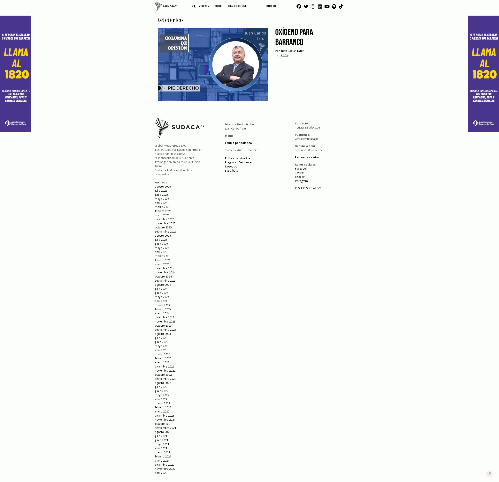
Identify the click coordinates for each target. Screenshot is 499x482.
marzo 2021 (162, 452)
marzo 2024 (162, 305)
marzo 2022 (162, 403)
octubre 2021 (163, 424)
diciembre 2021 (164, 415)
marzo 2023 (162, 354)
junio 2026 (161, 195)
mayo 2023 (162, 346)
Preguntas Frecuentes (239, 162)
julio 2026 (161, 190)
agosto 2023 (163, 334)
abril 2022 (161, 399)
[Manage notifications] (490, 473)
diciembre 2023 (164, 317)
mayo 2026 (162, 199)
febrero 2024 (163, 309)
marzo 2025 (162, 256)
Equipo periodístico (238, 143)
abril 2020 (161, 473)
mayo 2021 (162, 444)
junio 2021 (161, 440)
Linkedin (300, 177)
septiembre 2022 (165, 379)
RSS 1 (299, 188)
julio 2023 (161, 338)
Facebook (301, 168)
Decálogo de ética (237, 6)
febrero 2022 (163, 407)
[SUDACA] (166, 7)
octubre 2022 (163, 374)
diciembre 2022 (164, 366)
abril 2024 (161, 301)
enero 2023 (162, 362)
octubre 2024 (163, 276)
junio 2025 (161, 244)
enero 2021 (162, 460)
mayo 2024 (162, 297)
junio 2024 (161, 293)
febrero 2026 (163, 211)
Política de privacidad (238, 158)
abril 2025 (161, 252)
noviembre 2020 (165, 469)
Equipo (218, 6)
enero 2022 (162, 411)
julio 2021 (161, 436)
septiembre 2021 (165, 428)
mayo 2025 (162, 248)
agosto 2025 (163, 235)
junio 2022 (161, 391)
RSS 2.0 (307, 188)
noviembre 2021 (165, 419)
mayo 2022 (162, 395)
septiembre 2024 (165, 280)
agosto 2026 (163, 186)
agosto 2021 (163, 432)
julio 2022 (161, 387)
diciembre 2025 (164, 219)
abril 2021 (161, 448)
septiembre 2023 (165, 329)
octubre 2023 (163, 325)
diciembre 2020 (164, 464)
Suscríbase (231, 170)
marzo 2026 (162, 207)
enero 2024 (162, 313)
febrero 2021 (163, 456)
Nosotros (231, 166)
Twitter (299, 172)
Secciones (204, 6)
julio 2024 (161, 289)
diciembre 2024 (164, 268)
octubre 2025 (163, 227)
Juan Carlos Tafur (292, 51)
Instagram (301, 181)
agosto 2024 (163, 284)
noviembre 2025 (165, 223)
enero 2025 (162, 264)
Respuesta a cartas (307, 157)
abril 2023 (161, 350)
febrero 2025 (163, 260)
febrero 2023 (163, 358)
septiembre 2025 (165, 231)
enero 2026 (162, 215)
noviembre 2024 (165, 272)
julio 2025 (161, 239)
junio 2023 (161, 342)
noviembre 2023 (165, 321)
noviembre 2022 (165, 370)
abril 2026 (161, 203)
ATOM (317, 188)
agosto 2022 (163, 383)
